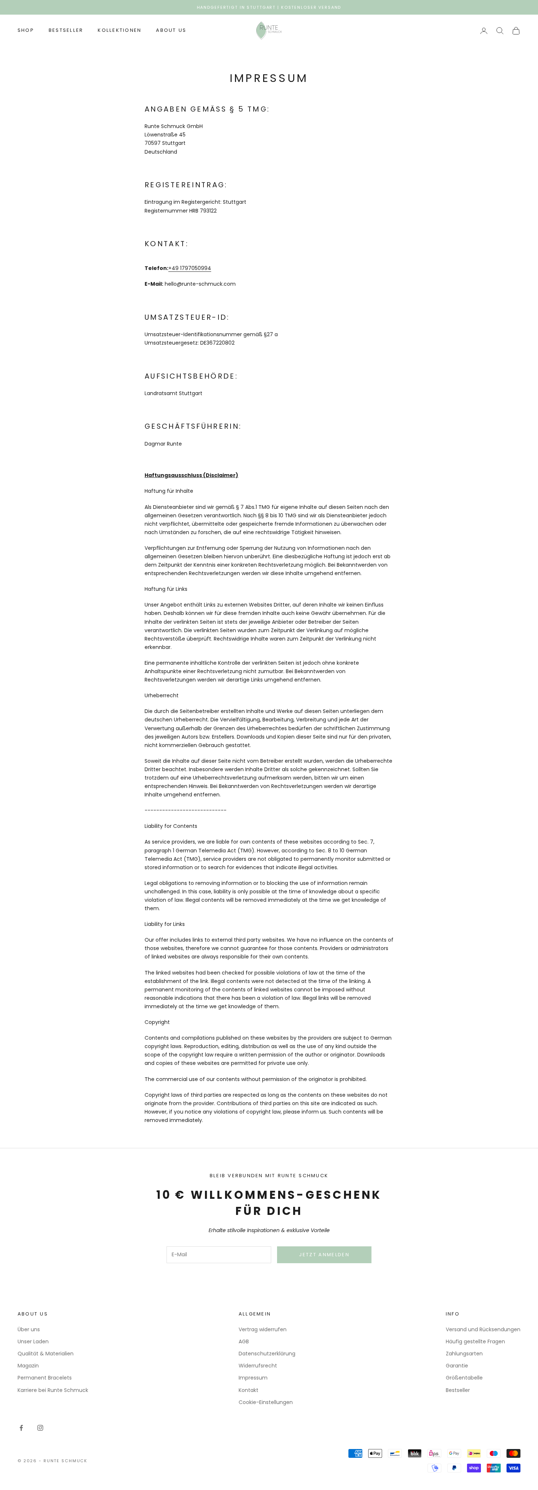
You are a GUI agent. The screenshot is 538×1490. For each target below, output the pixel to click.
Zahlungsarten (464, 1353)
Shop (26, 30)
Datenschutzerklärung (267, 1353)
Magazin (28, 1365)
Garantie (457, 1365)
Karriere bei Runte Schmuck (53, 1390)
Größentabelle (464, 1377)
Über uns (29, 1329)
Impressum (253, 1377)
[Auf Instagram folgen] (40, 1427)
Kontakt (248, 1390)
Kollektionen (119, 30)
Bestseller (66, 30)
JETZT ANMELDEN (324, 1254)
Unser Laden (33, 1341)
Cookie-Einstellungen (266, 1402)
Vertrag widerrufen (263, 1329)
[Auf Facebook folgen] (21, 1427)
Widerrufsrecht (258, 1365)
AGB (244, 1341)
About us (171, 30)
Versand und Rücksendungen (483, 1329)
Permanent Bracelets (45, 1377)
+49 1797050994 (189, 268)
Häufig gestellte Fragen (475, 1341)
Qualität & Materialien (46, 1353)
